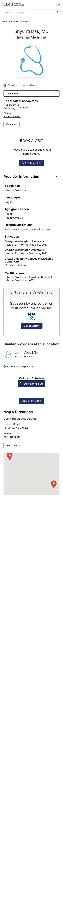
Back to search (9, 21)
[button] (31, 93)
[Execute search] (59, 12)
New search (25, 21)
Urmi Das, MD (26, 352)
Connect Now (31, 325)
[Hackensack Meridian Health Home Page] (12, 4)
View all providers (31, 400)
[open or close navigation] (58, 4)
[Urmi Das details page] (8, 354)
